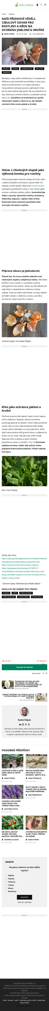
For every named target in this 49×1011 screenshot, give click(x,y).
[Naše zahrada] (25, 4)
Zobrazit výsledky (24, 902)
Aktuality (6, 68)
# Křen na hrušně (26, 593)
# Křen (15, 593)
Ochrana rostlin (27, 68)
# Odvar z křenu (23, 597)
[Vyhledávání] (41, 5)
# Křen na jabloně (9, 597)
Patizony (11, 882)
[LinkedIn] (20, 724)
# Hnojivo (6, 593)
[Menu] (45, 5)
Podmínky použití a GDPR (28, 1000)
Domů (5, 1000)
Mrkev (10, 888)
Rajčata (11, 876)
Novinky (15, 68)
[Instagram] (23, 724)
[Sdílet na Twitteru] (46, 673)
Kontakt (10, 1000)
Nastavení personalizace (24, 1006)
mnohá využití (37, 185)
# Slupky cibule (37, 597)
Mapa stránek (24, 1003)
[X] (29, 724)
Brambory (12, 891)
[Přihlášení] (37, 5)
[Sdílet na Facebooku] (43, 673)
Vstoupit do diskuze (24, 667)
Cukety (11, 885)
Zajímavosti (6, 72)
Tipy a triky (39, 68)
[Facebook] (26, 724)
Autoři (16, 1000)
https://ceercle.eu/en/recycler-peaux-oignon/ (20, 565)
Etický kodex (41, 1000)
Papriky (11, 879)
